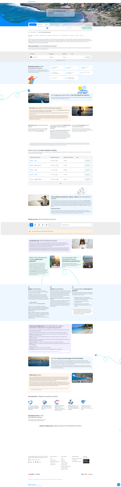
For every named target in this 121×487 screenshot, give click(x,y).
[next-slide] (49, 224)
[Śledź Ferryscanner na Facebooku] (28, 462)
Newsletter (63, 460)
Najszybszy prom (56, 35)
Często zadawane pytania (76, 461)
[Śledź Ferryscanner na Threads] (40, 462)
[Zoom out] (120, 430)
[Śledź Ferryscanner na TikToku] (33, 462)
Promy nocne (72, 35)
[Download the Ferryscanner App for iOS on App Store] (86, 460)
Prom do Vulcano (39, 389)
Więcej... (81, 35)
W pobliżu (77, 35)
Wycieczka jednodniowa (64, 35)
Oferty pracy (63, 461)
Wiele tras (46, 24)
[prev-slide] (28, 224)
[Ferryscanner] (32, 1)
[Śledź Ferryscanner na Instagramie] (31, 462)
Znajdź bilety (87, 57)
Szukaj (87, 28)
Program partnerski (64, 463)
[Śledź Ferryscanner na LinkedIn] (35, 462)
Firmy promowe (36, 35)
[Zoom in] (120, 429)
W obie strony (40, 24)
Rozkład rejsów (42, 35)
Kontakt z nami (74, 460)
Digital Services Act (64, 469)
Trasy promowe (33, 32)
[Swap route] (47, 28)
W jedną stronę (32, 24)
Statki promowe (53, 464)
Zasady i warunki (64, 464)
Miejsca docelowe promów (54, 461)
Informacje (30, 35)
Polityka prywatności (64, 467)
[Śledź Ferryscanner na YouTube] (37, 462)
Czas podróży (49, 35)
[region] (60, 441)
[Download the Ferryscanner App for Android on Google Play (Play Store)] (86, 462)
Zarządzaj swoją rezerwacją (77, 458)
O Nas (62, 458)
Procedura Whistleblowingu (66, 466)
